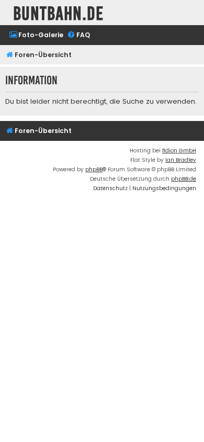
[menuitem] (36, 35)
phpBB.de (183, 179)
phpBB (94, 169)
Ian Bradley (180, 160)
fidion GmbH (179, 150)
